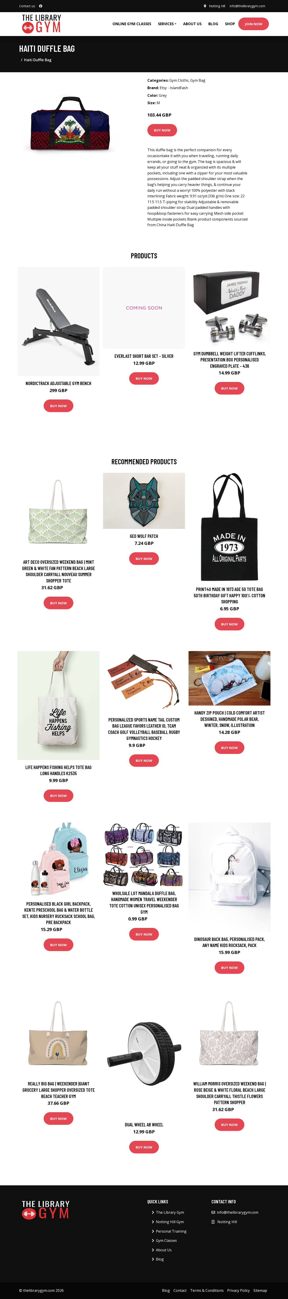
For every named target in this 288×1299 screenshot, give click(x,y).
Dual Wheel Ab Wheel (144, 1124)
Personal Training (171, 1231)
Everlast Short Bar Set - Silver (144, 356)
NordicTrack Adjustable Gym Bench (58, 383)
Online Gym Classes (131, 23)
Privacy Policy (238, 1290)
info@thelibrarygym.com (247, 6)
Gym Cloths (179, 80)
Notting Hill (217, 6)
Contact (180, 1290)
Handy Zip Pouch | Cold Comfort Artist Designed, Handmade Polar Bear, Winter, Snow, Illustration (229, 719)
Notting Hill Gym (170, 1221)
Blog (213, 23)
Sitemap (260, 1290)
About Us (192, 23)
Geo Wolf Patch (144, 536)
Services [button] (166, 23)
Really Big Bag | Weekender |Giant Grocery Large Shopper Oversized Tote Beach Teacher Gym (58, 1090)
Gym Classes (166, 1240)
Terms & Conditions (207, 1290)
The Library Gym (170, 1212)
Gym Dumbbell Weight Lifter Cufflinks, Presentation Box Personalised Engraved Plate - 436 (230, 360)
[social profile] (40, 6)
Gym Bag (197, 80)
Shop (230, 23)
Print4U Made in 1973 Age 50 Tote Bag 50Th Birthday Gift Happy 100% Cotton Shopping (229, 595)
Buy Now (162, 130)
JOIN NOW (253, 24)
